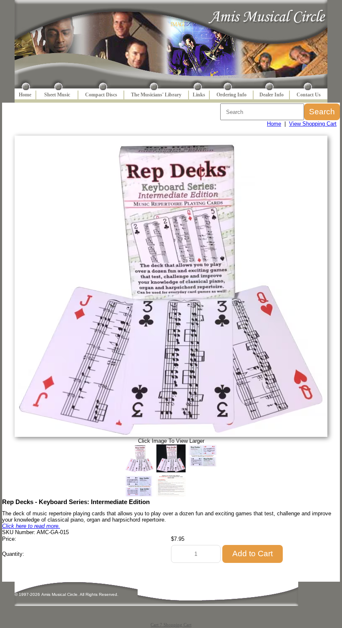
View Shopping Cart (313, 124)
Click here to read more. (31, 526)
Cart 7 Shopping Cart (171, 624)
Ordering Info (231, 95)
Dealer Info (271, 95)
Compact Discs (101, 95)
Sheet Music (57, 95)
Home (25, 95)
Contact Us (309, 95)
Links (199, 95)
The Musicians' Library (156, 95)
